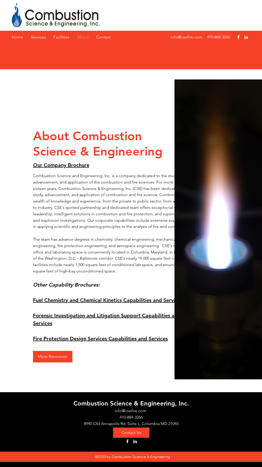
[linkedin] (246, 37)
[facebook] (238, 37)
